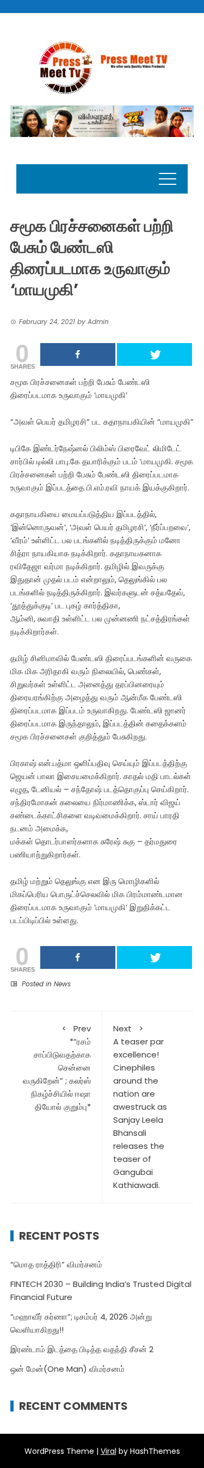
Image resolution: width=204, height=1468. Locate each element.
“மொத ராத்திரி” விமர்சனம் (56, 1264)
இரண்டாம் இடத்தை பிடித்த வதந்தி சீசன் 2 (81, 1349)
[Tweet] (154, 354)
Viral (108, 1451)
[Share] (77, 354)
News (62, 983)
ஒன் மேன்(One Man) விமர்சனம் (67, 1368)
